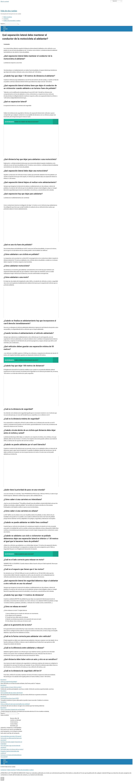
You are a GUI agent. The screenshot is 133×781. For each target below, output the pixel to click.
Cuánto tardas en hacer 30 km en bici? (11, 687)
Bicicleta (5, 28)
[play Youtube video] (31, 141)
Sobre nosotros (7, 17)
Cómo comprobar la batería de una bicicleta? (13, 709)
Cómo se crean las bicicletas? (9, 681)
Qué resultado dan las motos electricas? (12, 692)
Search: (3, 23)
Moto (4, 27)
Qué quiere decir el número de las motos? (12, 749)
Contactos (3, 770)
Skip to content (5, 1)
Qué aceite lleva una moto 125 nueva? (11, 736)
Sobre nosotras (11, 770)
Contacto (5, 18)
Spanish (114, 1)
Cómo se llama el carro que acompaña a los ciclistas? (15, 704)
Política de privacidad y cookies (11, 20)
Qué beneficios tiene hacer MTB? (10, 698)
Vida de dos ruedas (9, 11)
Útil (4, 30)
